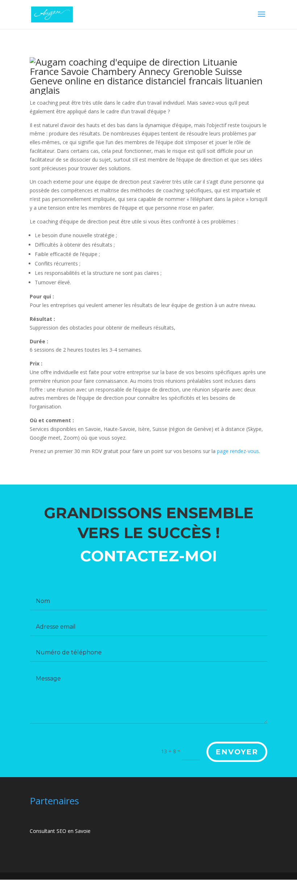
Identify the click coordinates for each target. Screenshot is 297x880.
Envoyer (237, 751)
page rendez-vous (238, 451)
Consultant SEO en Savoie (60, 830)
